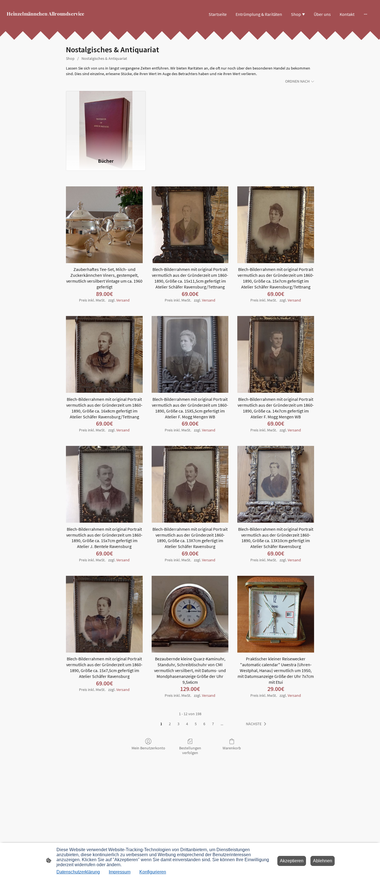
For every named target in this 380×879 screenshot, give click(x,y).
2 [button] (170, 723)
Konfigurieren (152, 872)
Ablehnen (322, 860)
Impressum (119, 872)
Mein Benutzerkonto (148, 747)
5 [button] (196, 723)
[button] (257, 724)
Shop (70, 58)
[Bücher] (106, 122)
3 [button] (178, 723)
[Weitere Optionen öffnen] (365, 14)
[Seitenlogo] (66, 21)
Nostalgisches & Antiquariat (104, 58)
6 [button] (204, 723)
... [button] (222, 723)
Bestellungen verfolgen (190, 750)
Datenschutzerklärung (78, 872)
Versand (123, 300)
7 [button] (213, 723)
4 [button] (187, 723)
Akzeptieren (291, 860)
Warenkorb (232, 747)
